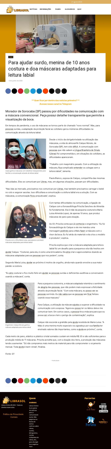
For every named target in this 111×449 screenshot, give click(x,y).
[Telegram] (97, 2)
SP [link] (38, 111)
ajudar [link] (8, 252)
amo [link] (11, 273)
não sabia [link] (63, 294)
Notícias (33, 9)
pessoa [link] (75, 311)
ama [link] (68, 252)
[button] (105, 9)
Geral (10, 57)
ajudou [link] (76, 304)
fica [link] (60, 167)
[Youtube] (106, 2)
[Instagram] (93, 2)
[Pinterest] (20, 91)
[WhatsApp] (27, 91)
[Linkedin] (39, 91)
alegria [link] (44, 287)
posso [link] (89, 290)
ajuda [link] (75, 322)
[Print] (58, 91)
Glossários (70, 9)
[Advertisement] (55, 366)
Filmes (58, 9)
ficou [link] (32, 196)
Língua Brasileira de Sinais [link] (87, 150)
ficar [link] (89, 294)
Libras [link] (53, 153)
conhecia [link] (80, 224)
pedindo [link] (64, 231)
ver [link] (93, 290)
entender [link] (78, 167)
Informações (45, 9)
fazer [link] (82, 231)
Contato (13, 417)
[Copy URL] (64, 91)
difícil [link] (75, 146)
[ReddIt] (45, 91)
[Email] (51, 91)
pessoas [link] (9, 129)
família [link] (96, 325)
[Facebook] (88, 2)
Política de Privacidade (13, 414)
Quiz (79, 9)
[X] (102, 2)
